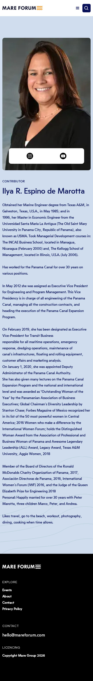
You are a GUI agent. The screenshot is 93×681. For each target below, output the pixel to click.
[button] (77, 8)
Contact (8, 602)
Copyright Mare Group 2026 (23, 655)
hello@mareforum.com (23, 635)
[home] (22, 8)
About (7, 596)
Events (7, 590)
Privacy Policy (12, 609)
